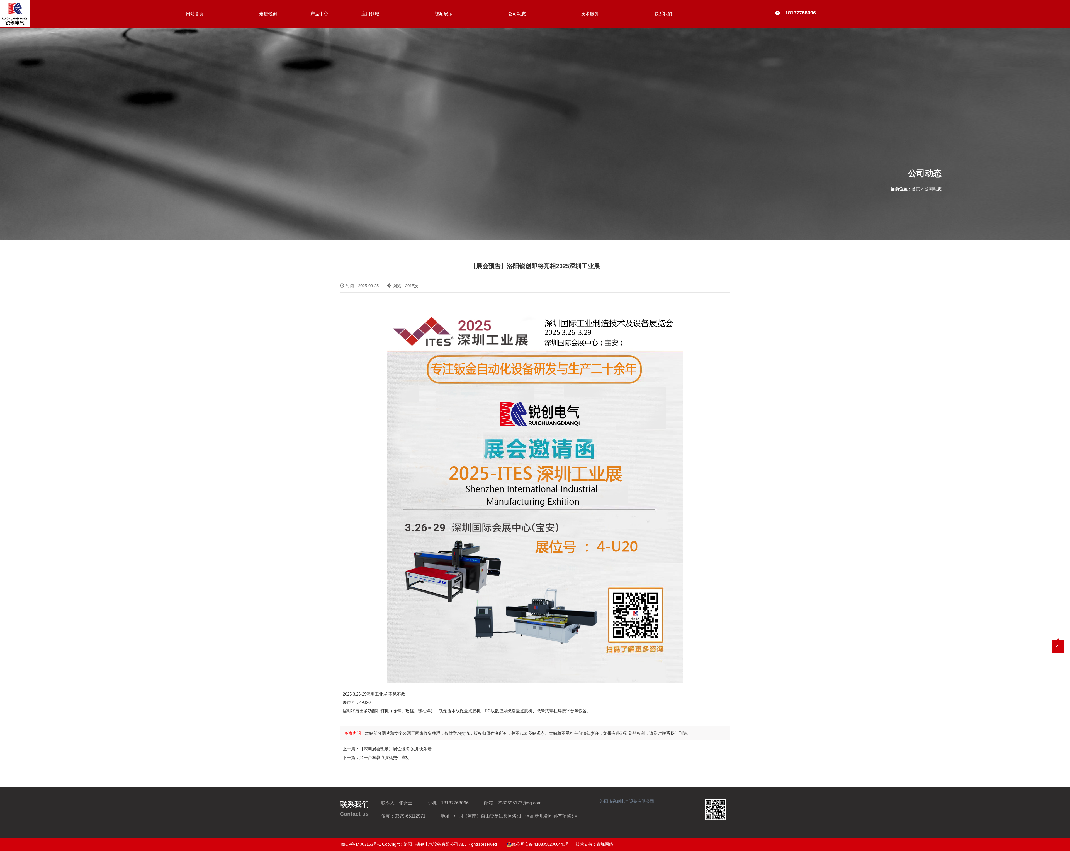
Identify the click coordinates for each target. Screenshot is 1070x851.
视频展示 (444, 13)
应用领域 (370, 13)
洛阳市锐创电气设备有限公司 (627, 801)
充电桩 (320, 62)
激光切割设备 (320, 50)
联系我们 (663, 13)
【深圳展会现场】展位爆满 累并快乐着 (395, 749)
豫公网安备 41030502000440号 (540, 844)
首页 (916, 188)
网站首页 (195, 13)
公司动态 (517, 13)
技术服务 (590, 13)
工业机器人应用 (319, 38)
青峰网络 (605, 844)
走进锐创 (268, 13)
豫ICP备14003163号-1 (360, 844)
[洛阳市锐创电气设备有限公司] (15, 13)
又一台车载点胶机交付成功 (384, 757)
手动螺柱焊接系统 (320, 14)
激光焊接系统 (320, 26)
